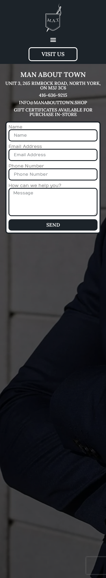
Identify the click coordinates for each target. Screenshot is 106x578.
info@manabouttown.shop (53, 102)
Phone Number (26, 166)
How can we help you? (34, 185)
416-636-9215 (53, 95)
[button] (53, 39)
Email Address (25, 146)
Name (15, 127)
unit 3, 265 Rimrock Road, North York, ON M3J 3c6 (53, 85)
